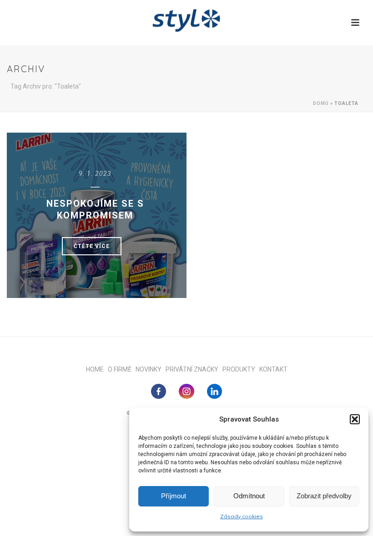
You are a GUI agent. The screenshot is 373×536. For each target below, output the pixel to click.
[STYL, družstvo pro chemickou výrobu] (186, 20)
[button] (354, 419)
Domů (321, 103)
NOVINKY (151, 369)
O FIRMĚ (122, 369)
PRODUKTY (240, 369)
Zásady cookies (241, 516)
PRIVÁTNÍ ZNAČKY (194, 369)
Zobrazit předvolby (324, 496)
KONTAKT (273, 369)
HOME (97, 369)
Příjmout (173, 496)
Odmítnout (249, 496)
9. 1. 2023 (95, 173)
